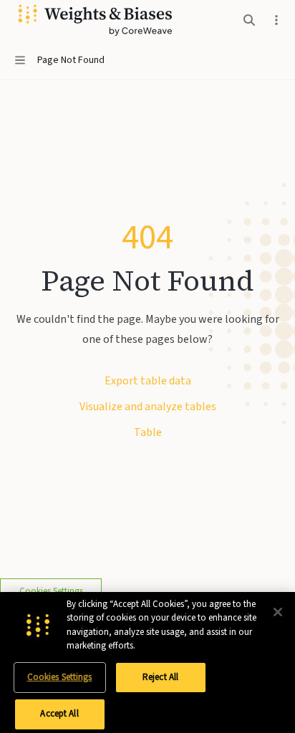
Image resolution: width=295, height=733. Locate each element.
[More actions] (276, 20)
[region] (147, 662)
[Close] (278, 612)
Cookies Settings (59, 677)
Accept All (59, 713)
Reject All (160, 677)
